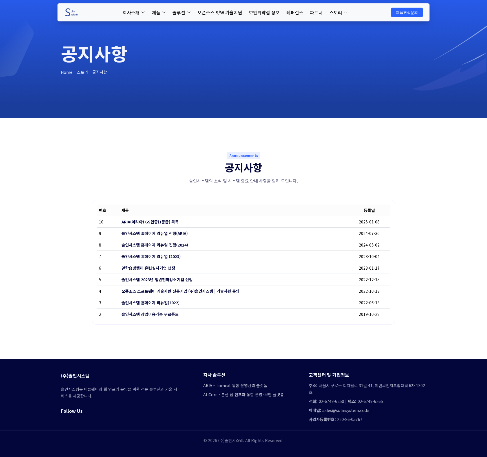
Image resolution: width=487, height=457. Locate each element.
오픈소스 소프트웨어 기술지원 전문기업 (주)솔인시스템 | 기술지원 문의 (180, 291)
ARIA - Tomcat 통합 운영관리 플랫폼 (235, 385)
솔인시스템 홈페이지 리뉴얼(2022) (150, 302)
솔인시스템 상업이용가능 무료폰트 (150, 314)
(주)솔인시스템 (75, 375)
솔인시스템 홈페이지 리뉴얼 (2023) (151, 256)
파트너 (316, 12)
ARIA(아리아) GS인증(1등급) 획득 (150, 222)
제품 (156, 12)
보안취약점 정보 (264, 12)
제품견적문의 (407, 12)
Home (66, 72)
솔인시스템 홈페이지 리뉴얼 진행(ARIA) (154, 233)
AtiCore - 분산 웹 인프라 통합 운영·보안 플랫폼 (243, 394)
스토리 (335, 12)
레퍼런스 (294, 12)
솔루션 (178, 12)
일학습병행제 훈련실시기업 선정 (148, 268)
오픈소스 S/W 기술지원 (220, 12)
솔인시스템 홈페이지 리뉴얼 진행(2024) (154, 245)
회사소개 (131, 12)
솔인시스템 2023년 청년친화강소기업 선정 (156, 279)
